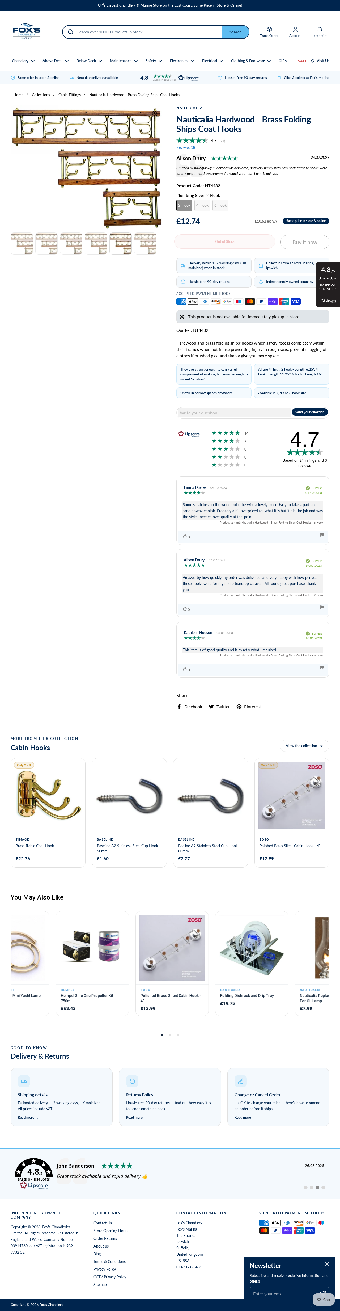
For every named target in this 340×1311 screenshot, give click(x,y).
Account (295, 35)
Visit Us (323, 61)
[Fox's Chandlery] (26, 32)
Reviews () (185, 147)
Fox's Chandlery (51, 1304)
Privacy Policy (105, 1269)
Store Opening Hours (111, 1230)
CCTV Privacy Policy (110, 1277)
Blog (97, 1253)
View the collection (301, 746)
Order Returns (105, 1238)
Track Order (269, 35)
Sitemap (100, 1284)
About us (101, 1246)
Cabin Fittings (69, 94)
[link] (170, 1174)
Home (18, 94)
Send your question (309, 412)
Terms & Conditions (110, 1261)
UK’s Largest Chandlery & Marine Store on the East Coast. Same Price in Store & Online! (170, 5)
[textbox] (234, 413)
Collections (41, 94)
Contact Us (103, 1223)
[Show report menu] (322, 535)
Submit (235, 32)
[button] (168, 77)
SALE (302, 61)
